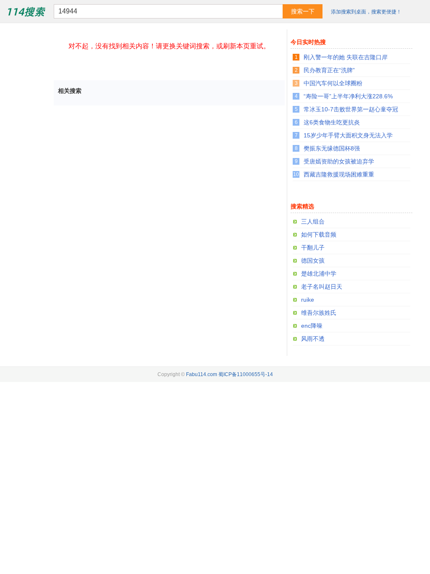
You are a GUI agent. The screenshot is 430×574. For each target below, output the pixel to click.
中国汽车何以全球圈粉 (333, 83)
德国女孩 (313, 260)
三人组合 (313, 221)
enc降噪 (311, 325)
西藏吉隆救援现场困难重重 (339, 174)
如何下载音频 (318, 234)
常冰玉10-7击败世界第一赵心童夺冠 (351, 109)
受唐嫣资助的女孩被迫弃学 (339, 161)
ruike (307, 299)
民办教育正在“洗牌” (329, 70)
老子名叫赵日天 (321, 286)
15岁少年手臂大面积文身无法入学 (348, 135)
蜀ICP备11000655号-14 (245, 374)
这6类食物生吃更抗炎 (332, 122)
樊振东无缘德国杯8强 (332, 148)
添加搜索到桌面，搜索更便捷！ (366, 12)
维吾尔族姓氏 (318, 312)
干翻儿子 (313, 247)
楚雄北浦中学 (318, 273)
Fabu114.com (201, 374)
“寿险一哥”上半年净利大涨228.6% (348, 96)
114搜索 (25, 11)
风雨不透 (313, 338)
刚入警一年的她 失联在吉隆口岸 (346, 57)
